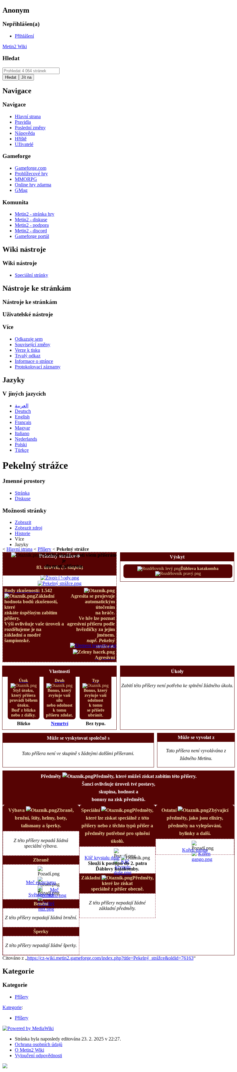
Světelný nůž (41, 894)
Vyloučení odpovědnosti (38, 1055)
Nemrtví (59, 723)
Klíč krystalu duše (102, 857)
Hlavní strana (19, 549)
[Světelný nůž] (46, 909)
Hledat (10, 58)
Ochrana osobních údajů (38, 1044)
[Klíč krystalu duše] (122, 872)
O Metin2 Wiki (29, 1050)
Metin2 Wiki (14, 46)
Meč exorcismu (41, 882)
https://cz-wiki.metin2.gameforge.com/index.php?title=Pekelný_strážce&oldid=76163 (110, 958)
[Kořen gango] (202, 859)
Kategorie (12, 1007)
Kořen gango (195, 850)
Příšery (44, 549)
